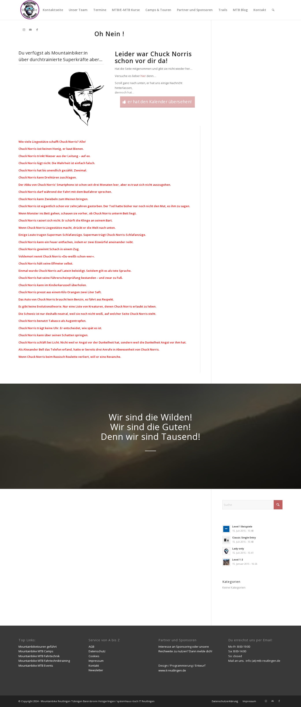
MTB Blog (240, 10)
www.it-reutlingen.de (172, 670)
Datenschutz (97, 651)
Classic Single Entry (244, 537)
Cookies (94, 656)
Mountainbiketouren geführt (38, 647)
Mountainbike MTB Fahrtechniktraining (44, 661)
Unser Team (78, 10)
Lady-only (238, 548)
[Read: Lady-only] (226, 551)
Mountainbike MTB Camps (36, 651)
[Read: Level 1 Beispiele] (226, 529)
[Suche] (273, 10)
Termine (99, 10)
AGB (91, 647)
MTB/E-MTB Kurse (126, 10)
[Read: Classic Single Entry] (226, 540)
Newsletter (96, 670)
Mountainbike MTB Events (36, 666)
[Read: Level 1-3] (226, 562)
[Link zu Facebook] (37, 29)
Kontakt (259, 10)
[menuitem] (273, 10)
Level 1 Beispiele (242, 526)
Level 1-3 (237, 559)
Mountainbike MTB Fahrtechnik (39, 656)
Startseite (29, 10)
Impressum (96, 661)
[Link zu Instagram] (23, 29)
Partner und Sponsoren (195, 10)
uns (241, 661)
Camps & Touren (158, 10)
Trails (222, 10)
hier (143, 76)
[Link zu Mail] (30, 29)
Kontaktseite (53, 10)
